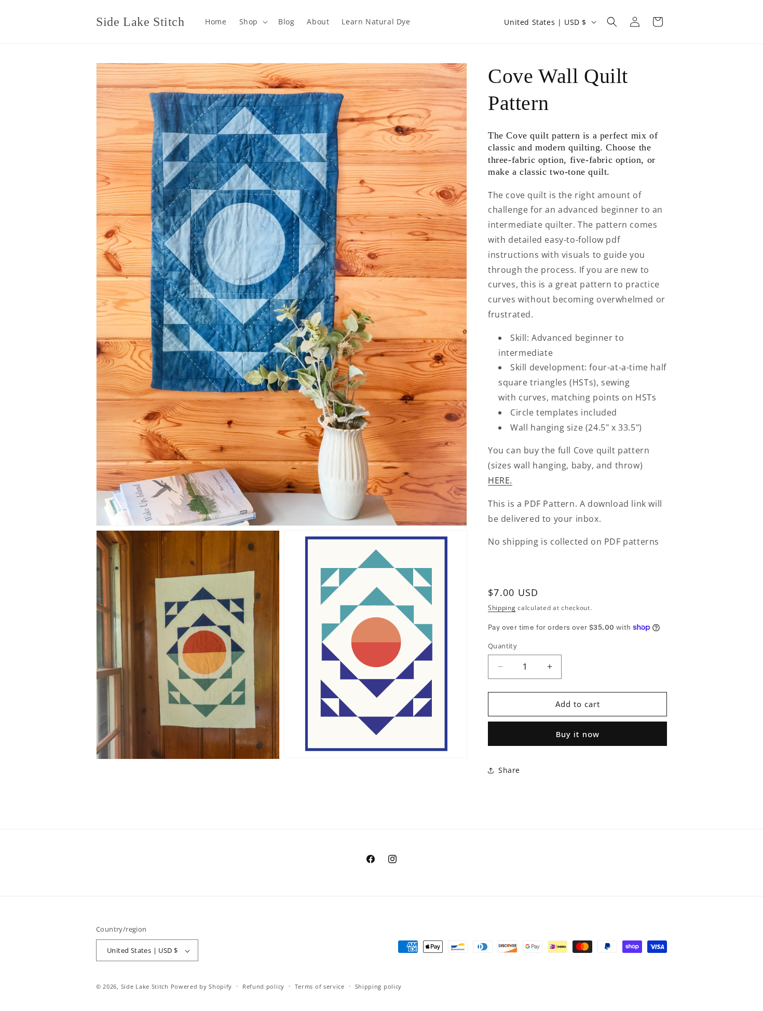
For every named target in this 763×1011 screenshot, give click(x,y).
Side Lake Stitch (145, 987)
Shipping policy (378, 986)
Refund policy (263, 986)
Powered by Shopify (202, 987)
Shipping (502, 607)
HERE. (500, 480)
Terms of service (320, 986)
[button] (252, 22)
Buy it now (578, 734)
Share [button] (509, 770)
